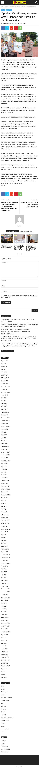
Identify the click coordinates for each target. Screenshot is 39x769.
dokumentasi (4, 692)
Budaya (3, 689)
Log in (2, 743)
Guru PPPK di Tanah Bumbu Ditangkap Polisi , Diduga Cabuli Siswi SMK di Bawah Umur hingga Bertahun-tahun (19, 246)
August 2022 (4, 497)
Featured (3, 695)
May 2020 (3, 574)
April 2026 (3, 372)
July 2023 (3, 466)
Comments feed (5, 749)
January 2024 (4, 449)
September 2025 (5, 392)
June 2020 (4, 572)
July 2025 (3, 398)
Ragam (3, 712)
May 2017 (3, 677)
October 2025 (4, 389)
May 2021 (3, 540)
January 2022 (4, 517)
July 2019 (3, 603)
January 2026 (4, 381)
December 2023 (5, 452)
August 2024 (4, 429)
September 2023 (5, 460)
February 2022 (5, 515)
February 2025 (5, 412)
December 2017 (5, 657)
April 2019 (3, 612)
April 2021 (3, 543)
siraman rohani (5, 720)
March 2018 (4, 649)
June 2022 (4, 503)
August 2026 (4, 361)
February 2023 (5, 480)
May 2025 (3, 403)
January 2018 (4, 654)
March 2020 (4, 580)
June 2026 (4, 366)
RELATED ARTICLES (12, 231)
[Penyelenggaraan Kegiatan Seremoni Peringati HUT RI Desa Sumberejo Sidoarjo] (7, 238)
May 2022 (3, 506)
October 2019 (4, 594)
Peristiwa (3, 709)
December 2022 (5, 486)
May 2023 (3, 472)
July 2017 (3, 671)
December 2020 (5, 554)
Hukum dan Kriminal (6, 697)
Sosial (2, 726)
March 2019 (4, 614)
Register (3, 740)
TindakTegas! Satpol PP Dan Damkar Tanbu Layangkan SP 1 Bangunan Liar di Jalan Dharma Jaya (9, 206)
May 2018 (3, 643)
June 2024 (4, 435)
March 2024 (4, 443)
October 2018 (4, 629)
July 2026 (3, 363)
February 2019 (5, 617)
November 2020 (5, 557)
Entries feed (4, 746)
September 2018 (5, 631)
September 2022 (5, 495)
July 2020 (3, 569)
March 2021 (4, 546)
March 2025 (4, 409)
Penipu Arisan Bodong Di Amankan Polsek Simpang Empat (29, 204)
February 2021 (5, 549)
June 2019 (4, 606)
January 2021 (4, 552)
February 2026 (5, 378)
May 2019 (3, 609)
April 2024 (3, 440)
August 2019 (4, 600)
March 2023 (4, 477)
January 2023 (4, 483)
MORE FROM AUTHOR (26, 231)
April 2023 (3, 475)
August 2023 (4, 463)
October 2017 (4, 663)
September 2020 (5, 563)
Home (2, 6)
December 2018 (5, 623)
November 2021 (5, 523)
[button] (36, 2)
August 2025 (4, 395)
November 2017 (5, 660)
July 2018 (3, 637)
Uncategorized (5, 729)
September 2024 (5, 426)
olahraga (3, 706)
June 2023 (4, 469)
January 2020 (4, 586)
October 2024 (4, 423)
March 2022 (4, 512)
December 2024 (5, 418)
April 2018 (3, 646)
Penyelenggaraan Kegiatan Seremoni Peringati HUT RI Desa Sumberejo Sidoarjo (6, 245)
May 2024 (3, 438)
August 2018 (4, 634)
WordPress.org (5, 752)
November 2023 (5, 455)
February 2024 (5, 446)
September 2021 (5, 529)
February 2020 (5, 583)
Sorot (2, 723)
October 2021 (4, 526)
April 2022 (3, 509)
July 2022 (3, 500)
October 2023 (4, 458)
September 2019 (5, 597)
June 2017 (4, 674)
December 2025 (5, 383)
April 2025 (3, 406)
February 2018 (5, 651)
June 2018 (4, 640)
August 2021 (4, 532)
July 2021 (3, 535)
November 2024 (5, 420)
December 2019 (5, 589)
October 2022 (4, 492)
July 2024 (3, 432)
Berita (6, 6)
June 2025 (4, 400)
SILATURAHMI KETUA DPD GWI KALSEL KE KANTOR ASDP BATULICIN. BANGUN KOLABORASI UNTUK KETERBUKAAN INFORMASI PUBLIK (18, 338)
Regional (9, 10)
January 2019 (4, 620)
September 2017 (5, 666)
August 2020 (4, 566)
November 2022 (5, 489)
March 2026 (4, 375)
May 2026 (3, 369)
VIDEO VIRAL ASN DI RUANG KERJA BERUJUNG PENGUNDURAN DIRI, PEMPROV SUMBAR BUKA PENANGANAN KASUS (31, 247)
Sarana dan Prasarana (7, 717)
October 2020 (4, 560)
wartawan (3, 732)
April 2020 (3, 577)
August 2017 (4, 669)
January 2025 (4, 415)
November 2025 (5, 386)
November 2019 (5, 592)
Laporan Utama (5, 700)
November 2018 (5, 626)
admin (4, 23)
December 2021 (5, 520)
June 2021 (4, 537)
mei (2, 703)
